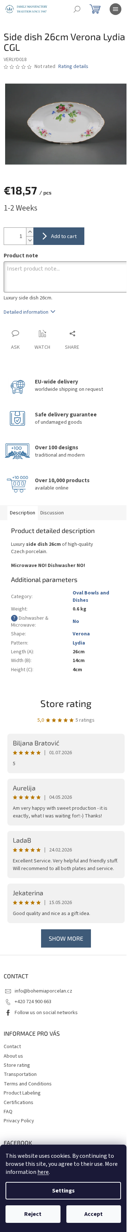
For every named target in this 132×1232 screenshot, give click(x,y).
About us (13, 1056)
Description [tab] (22, 513)
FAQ (8, 1111)
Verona (81, 634)
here (43, 1172)
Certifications (18, 1102)
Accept (93, 1214)
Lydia (79, 643)
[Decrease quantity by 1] (29, 240)
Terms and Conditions (28, 1084)
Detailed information (26, 312)
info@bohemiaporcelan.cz (43, 991)
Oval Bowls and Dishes (91, 596)
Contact (12, 1046)
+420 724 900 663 (33, 1001)
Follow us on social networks (46, 1012)
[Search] (77, 9)
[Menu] (115, 9)
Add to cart (64, 236)
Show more (66, 938)
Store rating (66, 703)
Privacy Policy (19, 1121)
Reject (32, 1214)
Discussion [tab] (52, 513)
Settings (63, 1191)
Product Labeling (22, 1093)
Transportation (20, 1074)
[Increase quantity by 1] (29, 232)
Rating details (73, 66)
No (76, 621)
